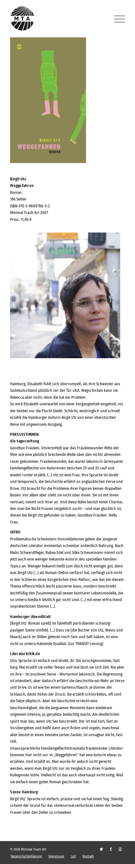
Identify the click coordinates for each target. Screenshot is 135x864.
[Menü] (116, 18)
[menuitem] (26, 856)
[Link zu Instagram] (120, 849)
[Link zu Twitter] (101, 849)
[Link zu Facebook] (111, 849)
